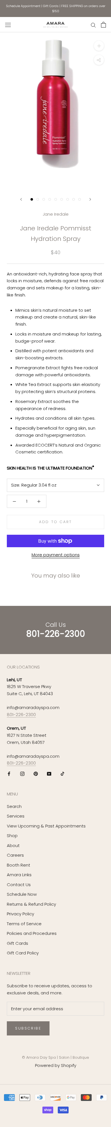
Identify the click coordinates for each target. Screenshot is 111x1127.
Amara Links (19, 875)
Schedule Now (22, 894)
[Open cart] (103, 24)
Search (14, 806)
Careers (15, 855)
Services (15, 816)
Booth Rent (18, 865)
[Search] (93, 24)
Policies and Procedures (32, 933)
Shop (12, 836)
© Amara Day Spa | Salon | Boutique (55, 1057)
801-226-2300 (21, 715)
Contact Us (19, 885)
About (13, 845)
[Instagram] (22, 773)
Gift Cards (51, 6)
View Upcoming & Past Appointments (46, 826)
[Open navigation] (8, 24)
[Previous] (21, 199)
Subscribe (28, 1028)
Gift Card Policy (23, 953)
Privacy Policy (20, 914)
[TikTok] (62, 773)
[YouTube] (49, 773)
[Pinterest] (36, 773)
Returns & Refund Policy (31, 904)
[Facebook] (9, 773)
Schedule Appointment (23, 6)
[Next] (90, 199)
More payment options (56, 555)
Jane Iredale (56, 214)
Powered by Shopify (55, 1065)
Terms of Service (24, 924)
